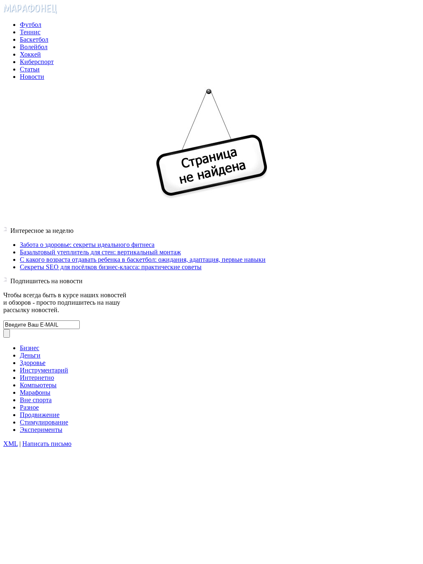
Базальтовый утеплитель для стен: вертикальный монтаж (100, 252)
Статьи (30, 69)
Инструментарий (44, 370)
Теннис (30, 32)
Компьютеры (38, 385)
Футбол (30, 24)
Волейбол (34, 46)
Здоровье (32, 362)
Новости (32, 76)
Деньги (30, 355)
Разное (29, 407)
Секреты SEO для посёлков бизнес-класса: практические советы (111, 266)
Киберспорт (37, 61)
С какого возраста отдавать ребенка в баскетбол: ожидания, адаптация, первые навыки (143, 259)
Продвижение (39, 414)
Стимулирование (44, 422)
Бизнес (29, 347)
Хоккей (30, 54)
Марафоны (35, 392)
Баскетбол (34, 39)
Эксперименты (41, 429)
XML (10, 443)
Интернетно (37, 377)
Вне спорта (36, 399)
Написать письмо (46, 443)
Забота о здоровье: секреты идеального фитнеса (87, 244)
